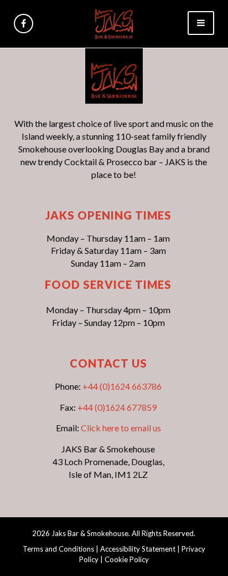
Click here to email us (121, 427)
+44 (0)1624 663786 (122, 386)
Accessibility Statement (137, 548)
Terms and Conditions (58, 548)
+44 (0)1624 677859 (117, 407)
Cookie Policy (127, 559)
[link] (114, 22)
